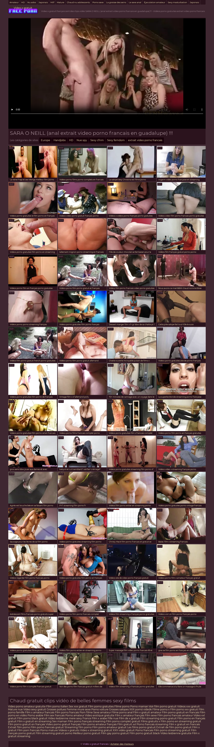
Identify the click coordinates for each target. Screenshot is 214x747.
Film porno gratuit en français (26, 724)
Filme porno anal (122, 712)
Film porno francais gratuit (47, 727)
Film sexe (151, 715)
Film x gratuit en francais (184, 724)
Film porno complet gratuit (123, 721)
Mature (60, 2)
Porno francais (144, 730)
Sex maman (60, 721)
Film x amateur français (129, 715)
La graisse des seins (116, 2)
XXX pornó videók (140, 709)
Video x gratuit (23, 7)
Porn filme (86, 712)
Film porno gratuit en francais (181, 712)
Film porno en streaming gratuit (181, 721)
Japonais (43, 2)
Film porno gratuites (101, 706)
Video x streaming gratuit (96, 730)
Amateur (14, 2)
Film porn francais (28, 730)
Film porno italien (57, 706)
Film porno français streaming (86, 721)
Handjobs (60, 140)
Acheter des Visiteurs (122, 744)
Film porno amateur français (99, 724)
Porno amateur (74, 715)
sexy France (83, 718)
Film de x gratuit (129, 718)
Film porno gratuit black (145, 733)
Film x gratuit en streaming (34, 721)
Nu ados (31, 2)
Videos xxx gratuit (188, 706)
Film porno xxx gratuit (184, 709)
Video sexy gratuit (35, 709)
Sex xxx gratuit (78, 706)
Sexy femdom (116, 140)
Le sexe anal (135, 2)
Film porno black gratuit (32, 718)
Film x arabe (99, 718)
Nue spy (82, 140)
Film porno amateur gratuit (109, 727)
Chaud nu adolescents (78, 2)
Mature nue (15, 709)
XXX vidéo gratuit (124, 730)
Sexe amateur (102, 712)
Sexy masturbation (177, 2)
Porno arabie (36, 715)
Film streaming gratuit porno (54, 733)
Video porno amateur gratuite (27, 706)
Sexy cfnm (97, 140)
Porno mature (49, 730)
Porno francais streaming (152, 724)
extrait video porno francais (145, 140)
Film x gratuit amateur (147, 712)
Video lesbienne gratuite (175, 733)
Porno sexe (98, 2)
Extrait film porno (19, 727)
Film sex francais (54, 715)
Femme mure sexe (79, 709)
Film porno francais (67, 712)
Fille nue (113, 718)
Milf (52, 2)
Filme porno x (161, 709)
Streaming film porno (78, 727)
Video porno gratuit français (63, 724)
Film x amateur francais (39, 712)
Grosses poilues (56, 709)
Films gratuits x (150, 721)
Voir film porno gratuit (163, 706)
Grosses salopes (119, 709)
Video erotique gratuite (99, 715)
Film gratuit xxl (126, 724)
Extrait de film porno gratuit (174, 727)
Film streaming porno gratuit (158, 718)
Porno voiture (99, 709)
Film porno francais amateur (175, 715)
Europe (45, 140)
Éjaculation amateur (154, 2)
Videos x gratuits (68, 730)
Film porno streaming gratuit (172, 730)
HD (23, 2)
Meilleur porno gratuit (86, 733)
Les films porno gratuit (141, 727)
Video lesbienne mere (62, 718)
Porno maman (139, 706)
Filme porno (122, 706)
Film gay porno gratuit (115, 733)
